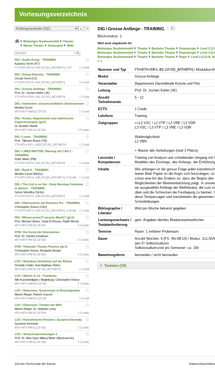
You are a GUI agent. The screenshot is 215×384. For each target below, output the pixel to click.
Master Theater (33, 45)
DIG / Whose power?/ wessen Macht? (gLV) (45, 217)
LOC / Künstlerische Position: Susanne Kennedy (49, 319)
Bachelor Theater (163, 48)
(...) (100, 60)
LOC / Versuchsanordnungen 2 (36, 334)
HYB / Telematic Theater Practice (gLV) (41, 246)
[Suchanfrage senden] (78, 53)
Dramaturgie (187, 48)
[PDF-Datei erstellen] (172, 29)
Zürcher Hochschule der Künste (35, 363)
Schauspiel (55, 45)
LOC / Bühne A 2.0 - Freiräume (36, 275)
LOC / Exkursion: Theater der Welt (38, 304)
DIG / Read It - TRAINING (32, 169)
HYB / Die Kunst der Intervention (37, 232)
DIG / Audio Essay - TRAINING (36, 59)
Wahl (70, 45)
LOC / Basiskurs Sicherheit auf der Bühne (44, 261)
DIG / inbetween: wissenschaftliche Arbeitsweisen (50, 103)
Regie (183, 56)
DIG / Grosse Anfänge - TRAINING (38, 88)
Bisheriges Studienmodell (41, 41)
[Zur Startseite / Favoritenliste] (17, 41)
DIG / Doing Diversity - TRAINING (38, 74)
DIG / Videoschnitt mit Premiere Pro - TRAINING (48, 202)
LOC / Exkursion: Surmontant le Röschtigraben (48, 290)
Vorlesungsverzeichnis (53, 14)
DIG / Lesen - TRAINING (31, 136)
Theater (68, 41)
